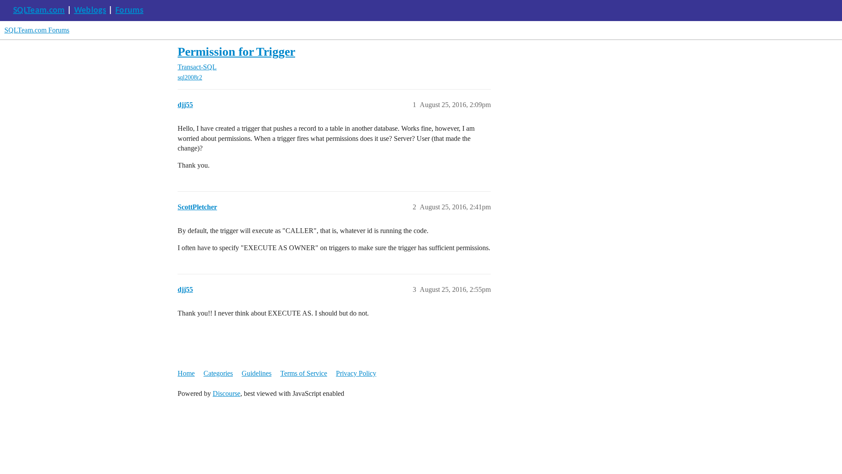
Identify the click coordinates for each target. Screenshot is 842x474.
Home (186, 373)
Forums (129, 10)
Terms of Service (303, 373)
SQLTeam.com (39, 10)
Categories (218, 373)
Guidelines (256, 373)
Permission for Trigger (236, 51)
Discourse (226, 393)
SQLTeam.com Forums (36, 30)
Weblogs (90, 10)
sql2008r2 (190, 77)
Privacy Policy (356, 373)
